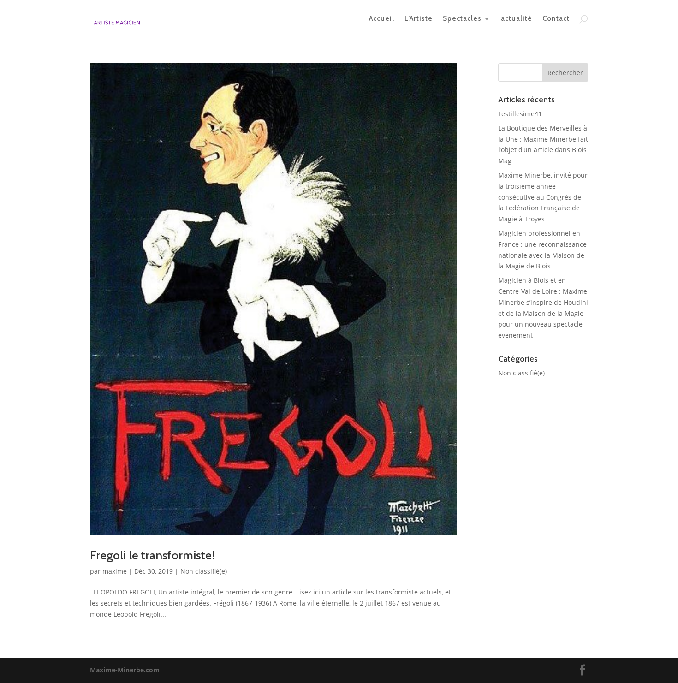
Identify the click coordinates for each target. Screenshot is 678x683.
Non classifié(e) (203, 571)
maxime (114, 571)
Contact (556, 19)
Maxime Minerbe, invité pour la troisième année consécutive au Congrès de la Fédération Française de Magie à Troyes (543, 197)
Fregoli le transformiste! (152, 555)
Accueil (381, 19)
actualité (516, 19)
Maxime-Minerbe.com (125, 669)
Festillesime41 (520, 113)
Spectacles (462, 19)
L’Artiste (418, 19)
